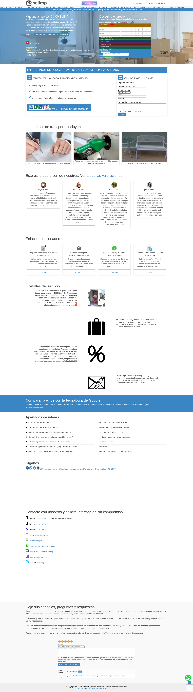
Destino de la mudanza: (126, 86)
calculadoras (139, 3)
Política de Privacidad (94, 688)
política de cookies (84, 660)
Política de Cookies (110, 688)
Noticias (104, 447)
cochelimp (40, 563)
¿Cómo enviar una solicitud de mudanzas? (43, 427)
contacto (160, 3)
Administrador (72, 671)
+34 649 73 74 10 (42, 519)
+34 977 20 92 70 (42, 530)
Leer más (43, 272)
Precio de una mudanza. (152, 7)
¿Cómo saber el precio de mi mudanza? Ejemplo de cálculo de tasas (52, 447)
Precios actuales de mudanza (38, 422)
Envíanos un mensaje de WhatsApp (42, 546)
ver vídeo (34, 43)
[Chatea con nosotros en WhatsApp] (188, 678)
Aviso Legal (80, 688)
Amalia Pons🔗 (32, 55)
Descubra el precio (112, 16)
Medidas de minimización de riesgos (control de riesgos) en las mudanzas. (113, 7)
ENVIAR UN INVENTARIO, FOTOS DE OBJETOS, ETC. (69, 109)
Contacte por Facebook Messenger (41, 552)
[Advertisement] (96, 490)
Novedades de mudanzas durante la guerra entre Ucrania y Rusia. (26, 7)
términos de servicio (126, 658)
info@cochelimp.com (41, 535)
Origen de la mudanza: (126, 83)
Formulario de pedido (36, 541)
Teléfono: (121, 98)
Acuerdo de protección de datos (130, 111)
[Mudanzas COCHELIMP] (36, 3)
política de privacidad (66, 660)
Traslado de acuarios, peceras (112, 432)
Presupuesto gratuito (89, 3)
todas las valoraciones (104, 175)
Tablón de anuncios (108, 442)
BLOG (151, 3)
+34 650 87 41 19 (42, 524)
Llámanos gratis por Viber (38, 557)
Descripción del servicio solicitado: (130, 102)
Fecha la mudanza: (125, 90)
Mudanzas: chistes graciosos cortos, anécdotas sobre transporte (50, 451)
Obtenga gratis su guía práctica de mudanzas (51, 34)
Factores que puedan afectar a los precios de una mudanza (49, 442)
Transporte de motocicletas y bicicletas (115, 422)
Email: (120, 94)
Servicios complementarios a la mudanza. (68, 7)
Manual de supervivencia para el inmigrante (116, 451)
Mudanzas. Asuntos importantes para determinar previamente (49, 432)
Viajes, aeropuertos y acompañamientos (115, 437)
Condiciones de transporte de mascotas (115, 427)
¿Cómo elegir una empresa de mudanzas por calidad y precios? (50, 437)
